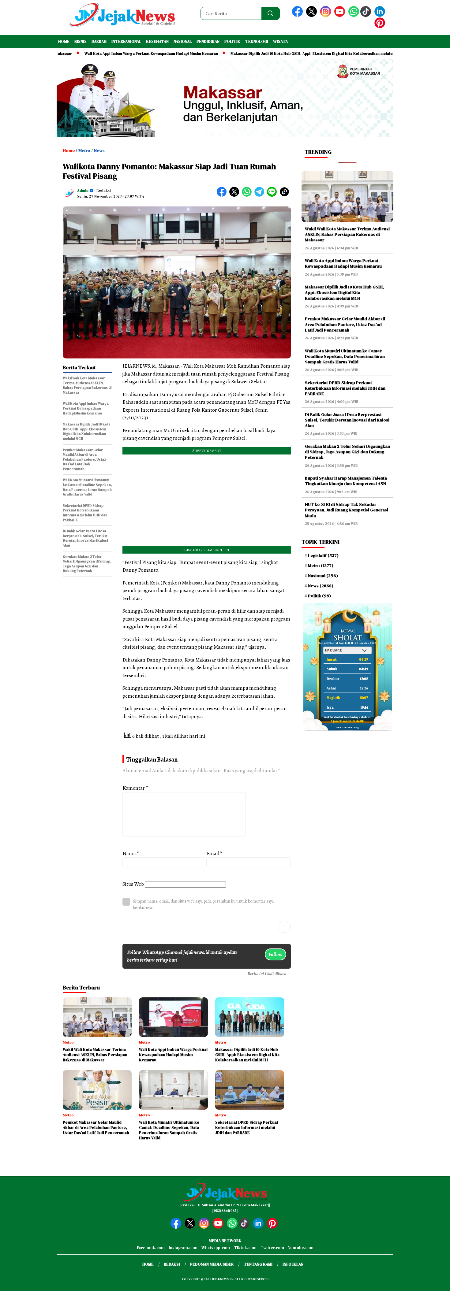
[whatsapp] (353, 15)
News (99, 150)
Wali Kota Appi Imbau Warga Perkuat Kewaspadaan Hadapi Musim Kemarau (115, 53)
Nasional (183, 41)
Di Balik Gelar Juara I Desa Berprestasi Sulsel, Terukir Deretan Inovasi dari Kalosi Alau (347, 419)
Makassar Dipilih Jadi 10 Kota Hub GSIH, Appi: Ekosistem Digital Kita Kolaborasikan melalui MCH (280, 53)
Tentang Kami (258, 1264)
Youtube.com (300, 1247)
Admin (82, 190)
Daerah (99, 41)
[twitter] (312, 15)
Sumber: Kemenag (347, 727)
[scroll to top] (431, 1281)
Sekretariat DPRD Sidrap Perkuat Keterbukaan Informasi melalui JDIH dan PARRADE (345, 388)
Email (215, 853)
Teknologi (256, 41)
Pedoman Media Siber (212, 1264)
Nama (130, 853)
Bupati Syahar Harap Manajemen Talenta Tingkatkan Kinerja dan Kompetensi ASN (346, 481)
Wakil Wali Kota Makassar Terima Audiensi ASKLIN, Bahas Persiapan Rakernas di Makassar (347, 234)
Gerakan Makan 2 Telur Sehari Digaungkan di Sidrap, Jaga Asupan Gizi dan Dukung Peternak (347, 451)
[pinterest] (380, 26)
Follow (275, 954)
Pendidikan (208, 41)
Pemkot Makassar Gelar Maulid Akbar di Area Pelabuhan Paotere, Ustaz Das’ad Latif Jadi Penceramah (345, 324)
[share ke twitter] (235, 195)
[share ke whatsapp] (248, 195)
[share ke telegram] (260, 195)
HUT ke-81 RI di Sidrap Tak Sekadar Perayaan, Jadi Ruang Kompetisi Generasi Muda (346, 509)
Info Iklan (293, 1264)
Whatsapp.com (215, 1247)
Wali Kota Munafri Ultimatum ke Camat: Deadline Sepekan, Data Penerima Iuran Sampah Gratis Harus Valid (345, 356)
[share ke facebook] (223, 195)
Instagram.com (183, 1247)
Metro (84, 150)
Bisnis (80, 41)
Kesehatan (157, 41)
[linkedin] (380, 15)
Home (63, 41)
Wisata (280, 41)
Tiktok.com (245, 1247)
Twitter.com (272, 1247)
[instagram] (326, 15)
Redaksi (172, 1264)
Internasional (126, 41)
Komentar (135, 788)
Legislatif (323, 555)
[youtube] (340, 15)
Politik (232, 41)
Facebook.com (151, 1247)
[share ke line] (273, 195)
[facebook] (298, 15)
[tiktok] (366, 15)
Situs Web (133, 884)
